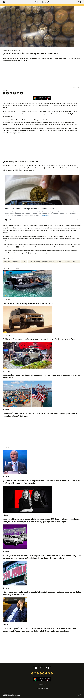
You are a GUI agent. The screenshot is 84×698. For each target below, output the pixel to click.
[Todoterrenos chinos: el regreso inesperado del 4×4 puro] (42, 283)
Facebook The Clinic (35, 673)
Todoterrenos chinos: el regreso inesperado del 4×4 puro (28, 303)
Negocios (6, 409)
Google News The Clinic (52, 673)
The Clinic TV (43, 673)
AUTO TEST (7, 299)
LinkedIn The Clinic (46, 673)
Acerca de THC (42, 684)
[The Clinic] (5, 2)
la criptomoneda (29, 168)
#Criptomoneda (34, 262)
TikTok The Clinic (49, 673)
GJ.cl (79, 695)
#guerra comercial (63, 262)
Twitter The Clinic (32, 673)
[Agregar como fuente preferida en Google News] (42, 679)
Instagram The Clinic (38, 673)
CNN (43, 128)
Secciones (80, 2)
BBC (17, 247)
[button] (4, 93)
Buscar (78, 2)
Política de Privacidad (42, 688)
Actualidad (6, 50)
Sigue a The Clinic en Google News (42, 98)
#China (23, 262)
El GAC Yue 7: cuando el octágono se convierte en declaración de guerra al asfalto (39, 339)
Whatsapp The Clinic (41, 673)
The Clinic (78, 88)
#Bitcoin (6, 262)
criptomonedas (50, 103)
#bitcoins (15, 262)
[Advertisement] (42, 146)
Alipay (36, 120)
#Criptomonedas (48, 262)
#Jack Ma (75, 262)
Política (5, 515)
